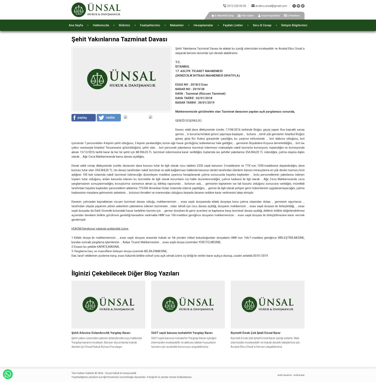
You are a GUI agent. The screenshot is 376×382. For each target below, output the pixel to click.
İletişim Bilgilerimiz (294, 25)
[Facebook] (294, 6)
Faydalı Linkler (233, 25)
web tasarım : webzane (291, 375)
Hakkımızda (101, 25)
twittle (110, 117)
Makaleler (177, 25)
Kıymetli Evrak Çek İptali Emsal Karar (256, 333)
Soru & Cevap (262, 25)
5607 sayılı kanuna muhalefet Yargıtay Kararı (182, 333)
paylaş (82, 117)
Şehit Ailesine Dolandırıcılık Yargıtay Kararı (100, 333)
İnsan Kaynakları (270, 15)
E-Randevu (293, 15)
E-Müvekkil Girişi (224, 15)
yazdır (155, 122)
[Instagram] (298, 6)
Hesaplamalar (203, 25)
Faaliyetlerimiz (150, 25)
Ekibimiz (124, 25)
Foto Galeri (247, 15)
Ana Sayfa (76, 25)
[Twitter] (303, 6)
